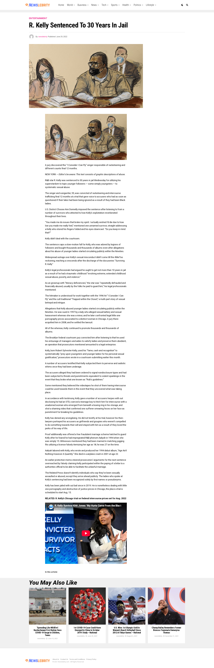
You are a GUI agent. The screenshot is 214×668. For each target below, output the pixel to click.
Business (82, 4)
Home (61, 4)
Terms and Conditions (77, 659)
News (94, 4)
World (70, 4)
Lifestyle (150, 4)
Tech (104, 4)
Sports (114, 4)
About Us (56, 659)
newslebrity (42, 37)
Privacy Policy (91, 659)
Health (125, 4)
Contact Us (64, 659)
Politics (137, 4)
